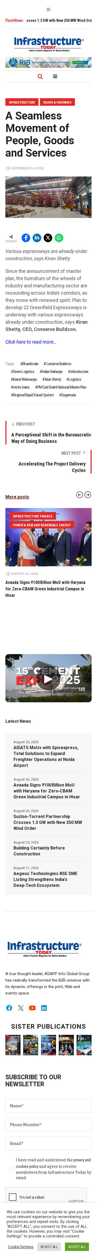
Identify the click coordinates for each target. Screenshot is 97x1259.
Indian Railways (52, 371)
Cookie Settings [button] (20, 1246)
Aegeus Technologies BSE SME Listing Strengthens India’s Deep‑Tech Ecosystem (45, 873)
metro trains (21, 387)
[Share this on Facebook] (26, 238)
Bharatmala (30, 363)
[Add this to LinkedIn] (37, 238)
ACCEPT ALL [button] (77, 1247)
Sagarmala (68, 395)
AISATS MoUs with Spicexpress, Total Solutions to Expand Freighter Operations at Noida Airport (45, 750)
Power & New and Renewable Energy (42, 516)
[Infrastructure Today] (48, 44)
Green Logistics (23, 371)
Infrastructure (22, 102)
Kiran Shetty (53, 379)
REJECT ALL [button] (49, 1247)
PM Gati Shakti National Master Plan (61, 387)
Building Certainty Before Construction (39, 844)
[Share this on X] (48, 238)
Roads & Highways (57, 102)
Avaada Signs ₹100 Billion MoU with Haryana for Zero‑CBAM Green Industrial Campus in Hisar (46, 784)
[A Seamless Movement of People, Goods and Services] (48, 197)
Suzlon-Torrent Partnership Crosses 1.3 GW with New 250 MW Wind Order (47, 815)
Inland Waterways (25, 379)
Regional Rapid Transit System (33, 395)
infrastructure (79, 371)
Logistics (74, 379)
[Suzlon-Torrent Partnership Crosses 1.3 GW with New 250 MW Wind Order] (48, 537)
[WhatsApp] (59, 238)
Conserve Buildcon (58, 363)
